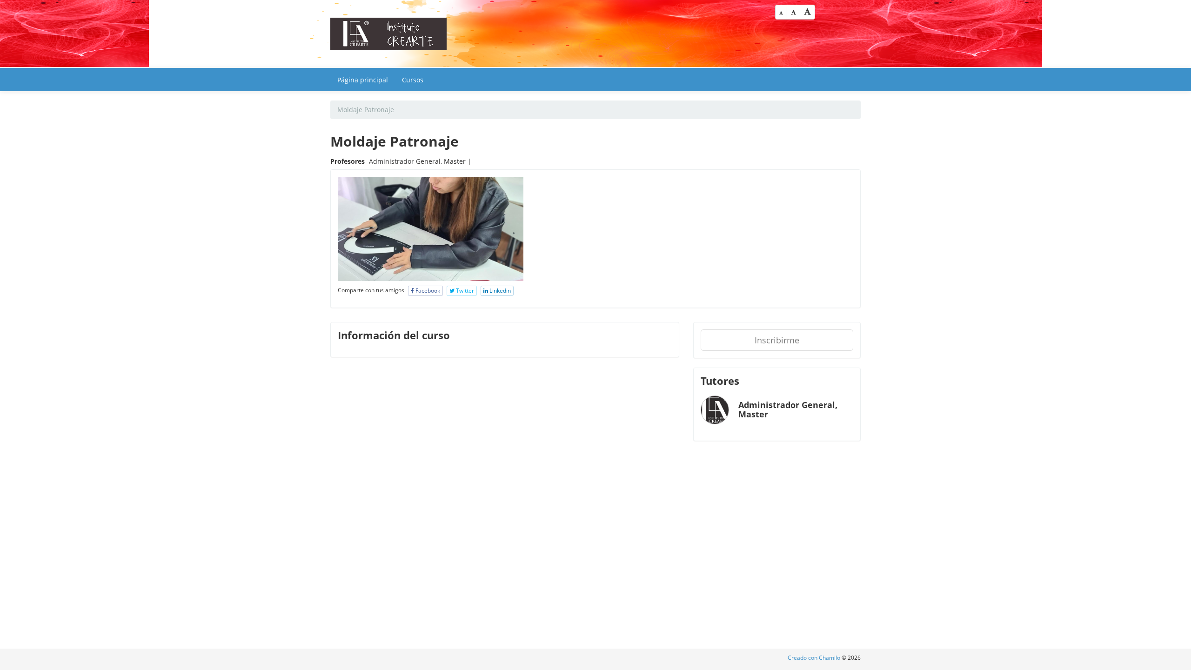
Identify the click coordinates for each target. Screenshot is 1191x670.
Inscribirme (777, 340)
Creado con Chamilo (815, 658)
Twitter (464, 291)
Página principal (362, 79)
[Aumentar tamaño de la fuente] (807, 12)
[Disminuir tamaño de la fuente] (781, 12)
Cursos (412, 79)
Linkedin (499, 291)
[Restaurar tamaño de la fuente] (793, 12)
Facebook (427, 291)
